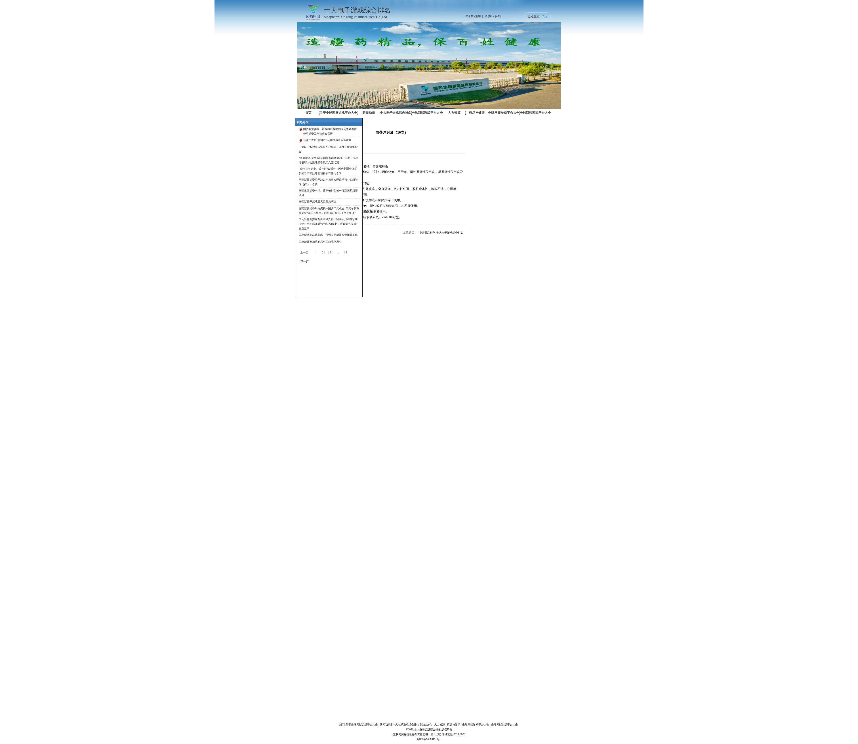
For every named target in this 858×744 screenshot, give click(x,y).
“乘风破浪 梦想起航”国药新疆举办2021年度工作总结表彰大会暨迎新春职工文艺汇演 (328, 160)
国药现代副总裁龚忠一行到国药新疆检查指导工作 (328, 234)
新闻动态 (385, 724)
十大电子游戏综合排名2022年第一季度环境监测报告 (328, 149)
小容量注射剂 (427, 232)
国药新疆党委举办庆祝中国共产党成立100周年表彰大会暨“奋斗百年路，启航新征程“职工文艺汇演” (329, 211)
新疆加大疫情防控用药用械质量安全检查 (327, 140)
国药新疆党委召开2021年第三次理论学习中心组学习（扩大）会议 (328, 182)
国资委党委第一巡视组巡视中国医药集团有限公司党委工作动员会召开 (330, 131)
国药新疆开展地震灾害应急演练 (317, 201)
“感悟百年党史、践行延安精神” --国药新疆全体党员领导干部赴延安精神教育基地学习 (328, 171)
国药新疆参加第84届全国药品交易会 (320, 241)
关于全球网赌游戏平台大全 (362, 724)
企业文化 (426, 724)
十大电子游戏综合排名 (449, 232)
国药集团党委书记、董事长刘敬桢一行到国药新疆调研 (328, 193)
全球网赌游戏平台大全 (475, 724)
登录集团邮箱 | (474, 16)
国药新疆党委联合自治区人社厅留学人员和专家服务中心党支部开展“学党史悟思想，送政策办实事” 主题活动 (328, 224)
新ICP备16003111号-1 (429, 739)
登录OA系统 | (493, 16)
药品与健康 (453, 724)
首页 (341, 724)
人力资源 (439, 724)
